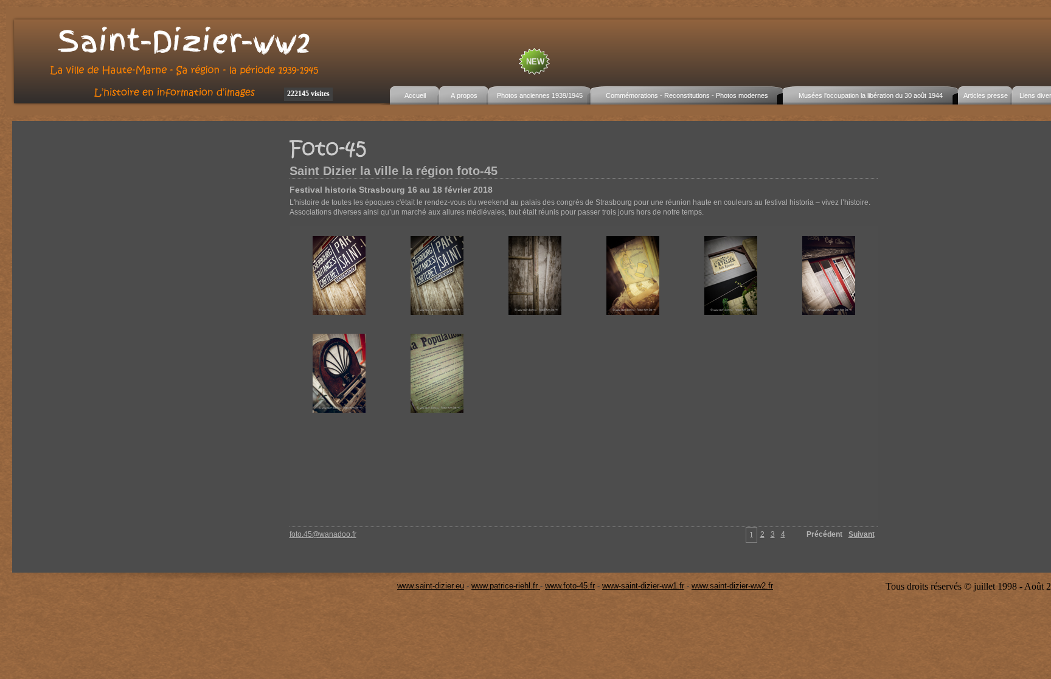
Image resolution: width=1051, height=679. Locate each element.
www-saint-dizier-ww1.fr (643, 585)
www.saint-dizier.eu (430, 585)
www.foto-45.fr (570, 585)
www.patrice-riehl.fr (505, 585)
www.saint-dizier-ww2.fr (732, 585)
